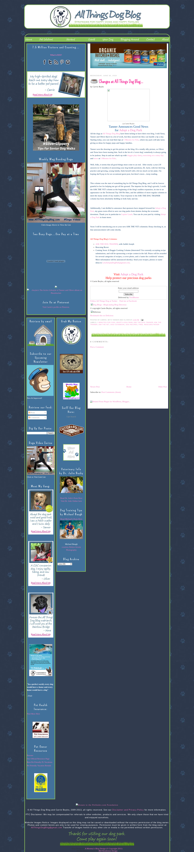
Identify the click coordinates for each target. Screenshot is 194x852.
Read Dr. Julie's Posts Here (71, 498)
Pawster (30, 755)
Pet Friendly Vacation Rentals (39, 766)
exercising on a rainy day (153, 155)
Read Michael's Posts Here (71, 519)
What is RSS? (56, 55)
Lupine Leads (127, 214)
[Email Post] (142, 320)
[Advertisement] (110, 366)
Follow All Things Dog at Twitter (103, 301)
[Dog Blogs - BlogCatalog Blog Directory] (108, 305)
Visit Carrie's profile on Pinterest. (56, 307)
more (96, 158)
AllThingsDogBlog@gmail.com (46, 827)
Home (128, 387)
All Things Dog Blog (111, 134)
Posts (32, 413)
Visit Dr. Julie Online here (71, 501)
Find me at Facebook (128, 301)
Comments (34, 417)
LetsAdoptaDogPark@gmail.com (116, 263)
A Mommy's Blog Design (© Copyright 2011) (103, 849)
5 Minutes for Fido (131, 140)
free (141, 324)
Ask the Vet (104, 324)
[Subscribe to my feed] (90, 284)
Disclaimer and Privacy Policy (128, 810)
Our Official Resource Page (38, 759)
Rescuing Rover (151, 324)
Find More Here (33, 714)
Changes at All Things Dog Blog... (121, 81)
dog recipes (132, 324)
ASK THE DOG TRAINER (107, 244)
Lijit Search (71, 417)
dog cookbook (117, 324)
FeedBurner (134, 297)
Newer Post (95, 387)
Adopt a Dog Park (131, 274)
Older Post (162, 387)
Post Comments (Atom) (111, 392)
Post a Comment (97, 347)
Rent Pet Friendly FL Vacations (39, 762)
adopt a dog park (124, 322)
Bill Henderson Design (108, 851)
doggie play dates (134, 155)
